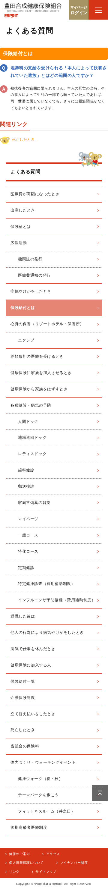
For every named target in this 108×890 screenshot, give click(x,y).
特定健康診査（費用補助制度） (46, 583)
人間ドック (28, 421)
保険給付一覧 (22, 681)
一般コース (28, 535)
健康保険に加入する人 (30, 665)
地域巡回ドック (32, 437)
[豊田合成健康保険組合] (33, 11)
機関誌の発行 (30, 259)
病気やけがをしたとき (30, 291)
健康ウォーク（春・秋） (40, 778)
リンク (14, 871)
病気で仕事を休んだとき (33, 648)
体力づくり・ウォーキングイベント (43, 762)
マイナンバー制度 (74, 862)
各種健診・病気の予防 (30, 405)
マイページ (28, 519)
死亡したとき (23, 139)
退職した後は (22, 616)
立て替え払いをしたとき (33, 714)
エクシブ (26, 340)
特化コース (28, 551)
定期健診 (26, 567)
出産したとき (22, 210)
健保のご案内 (19, 854)
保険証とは (20, 226)
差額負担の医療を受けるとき (37, 356)
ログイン (78, 10)
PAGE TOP (100, 793)
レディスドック (32, 453)
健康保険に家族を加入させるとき (41, 372)
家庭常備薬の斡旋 (34, 502)
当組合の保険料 (24, 746)
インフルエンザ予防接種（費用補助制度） (56, 600)
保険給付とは (22, 307)
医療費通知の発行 (34, 275)
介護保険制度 (22, 697)
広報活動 (18, 243)
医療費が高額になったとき (34, 194)
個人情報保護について (26, 862)
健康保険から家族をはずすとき (39, 389)
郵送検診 (26, 486)
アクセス (53, 854)
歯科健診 (26, 470)
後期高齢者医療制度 (28, 827)
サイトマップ (45, 871)
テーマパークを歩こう (38, 795)
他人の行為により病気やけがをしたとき (47, 632)
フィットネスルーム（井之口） (46, 811)
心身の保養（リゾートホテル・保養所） (47, 324)
